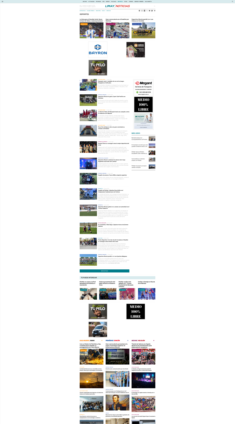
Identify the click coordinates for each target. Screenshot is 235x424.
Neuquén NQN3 (101, 79)
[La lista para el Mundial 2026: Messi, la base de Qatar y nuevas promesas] (91, 22)
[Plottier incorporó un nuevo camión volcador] (152, 164)
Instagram (142, 11)
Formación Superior (111, 350)
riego (103, 10)
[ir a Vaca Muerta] (87, 340)
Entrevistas (82, 10)
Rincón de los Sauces (103, 158)
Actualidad (83, 289)
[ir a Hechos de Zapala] (138, 340)
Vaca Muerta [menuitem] (148, 1)
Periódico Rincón (137, 24)
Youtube (149, 11)
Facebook (139, 11)
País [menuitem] (103, 1)
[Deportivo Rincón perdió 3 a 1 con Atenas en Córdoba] (143, 22)
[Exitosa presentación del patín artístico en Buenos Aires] (107, 288)
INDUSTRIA (98, 10)
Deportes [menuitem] (120, 1)
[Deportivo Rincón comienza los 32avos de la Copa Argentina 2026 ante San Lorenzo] (88, 158)
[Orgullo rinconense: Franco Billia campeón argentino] (88, 173)
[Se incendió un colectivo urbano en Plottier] (152, 157)
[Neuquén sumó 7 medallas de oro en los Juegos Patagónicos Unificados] (88, 79)
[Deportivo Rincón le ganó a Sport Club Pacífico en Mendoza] (88, 94)
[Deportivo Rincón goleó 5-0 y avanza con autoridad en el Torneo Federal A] (88, 205)
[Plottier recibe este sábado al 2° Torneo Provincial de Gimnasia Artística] (127, 288)
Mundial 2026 (84, 24)
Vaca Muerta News (84, 390)
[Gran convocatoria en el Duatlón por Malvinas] (117, 22)
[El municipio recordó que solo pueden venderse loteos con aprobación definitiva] (152, 143)
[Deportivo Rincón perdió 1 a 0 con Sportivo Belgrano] (88, 254)
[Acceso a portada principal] (10, 1)
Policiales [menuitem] (113, 1)
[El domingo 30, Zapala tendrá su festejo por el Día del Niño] (143, 396)
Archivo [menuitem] (85, 1)
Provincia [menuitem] (98, 1)
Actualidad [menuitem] (91, 1)
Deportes (100, 188)
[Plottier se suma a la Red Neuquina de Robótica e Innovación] (88, 288)
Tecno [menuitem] (125, 1)
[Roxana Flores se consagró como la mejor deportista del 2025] (88, 141)
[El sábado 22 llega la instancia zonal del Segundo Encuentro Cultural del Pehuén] (143, 372)
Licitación (82, 367)
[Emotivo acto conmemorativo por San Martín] (117, 371)
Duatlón (100, 238)
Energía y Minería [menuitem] (139, 1)
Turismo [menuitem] (131, 1)
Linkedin (144, 11)
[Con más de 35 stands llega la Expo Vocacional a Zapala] (143, 420)
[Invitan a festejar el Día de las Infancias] (146, 288)
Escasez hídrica (90, 10)
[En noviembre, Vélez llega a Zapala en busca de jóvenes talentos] (88, 222)
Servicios (108, 10)
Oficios (107, 413)
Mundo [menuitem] (108, 1)
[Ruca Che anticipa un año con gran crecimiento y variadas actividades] (88, 125)
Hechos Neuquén (111, 24)
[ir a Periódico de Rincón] (113, 340)
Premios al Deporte (102, 141)
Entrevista (83, 350)
